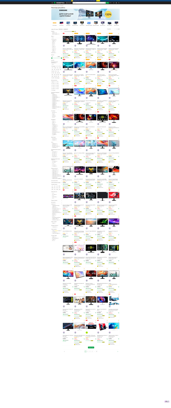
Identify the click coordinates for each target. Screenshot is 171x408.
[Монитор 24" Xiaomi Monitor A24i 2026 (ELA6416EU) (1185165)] (91, 144)
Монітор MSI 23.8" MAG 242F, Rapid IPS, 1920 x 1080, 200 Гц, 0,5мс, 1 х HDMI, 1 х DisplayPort (91, 258)
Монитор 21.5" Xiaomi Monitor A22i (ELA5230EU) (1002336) (114, 101)
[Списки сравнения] (116, 3)
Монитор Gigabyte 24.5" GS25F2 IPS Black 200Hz (68, 336)
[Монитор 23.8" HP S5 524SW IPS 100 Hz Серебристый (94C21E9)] (79, 327)
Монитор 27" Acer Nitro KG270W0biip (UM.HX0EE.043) (90, 284)
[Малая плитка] (119, 29)
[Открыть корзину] (119, 3)
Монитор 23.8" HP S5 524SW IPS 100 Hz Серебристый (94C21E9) (79, 336)
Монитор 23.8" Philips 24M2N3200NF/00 (67, 179)
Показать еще (53, 52)
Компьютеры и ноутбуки (56, 5)
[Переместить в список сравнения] (72, 35)
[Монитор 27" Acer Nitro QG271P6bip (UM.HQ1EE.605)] (79, 118)
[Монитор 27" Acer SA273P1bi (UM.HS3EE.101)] (68, 275)
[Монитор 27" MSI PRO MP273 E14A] (91, 92)
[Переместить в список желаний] (72, 33)
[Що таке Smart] (75, 31)
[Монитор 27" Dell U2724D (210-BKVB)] (91, 118)
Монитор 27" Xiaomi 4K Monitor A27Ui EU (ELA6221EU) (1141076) (113, 179)
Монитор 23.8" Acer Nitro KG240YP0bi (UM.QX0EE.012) (101, 75)
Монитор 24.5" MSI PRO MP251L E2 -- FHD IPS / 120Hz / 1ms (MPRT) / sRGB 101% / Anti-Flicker (102, 153)
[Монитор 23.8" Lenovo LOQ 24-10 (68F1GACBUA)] (91, 301)
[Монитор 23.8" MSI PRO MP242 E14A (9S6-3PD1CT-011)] (102, 275)
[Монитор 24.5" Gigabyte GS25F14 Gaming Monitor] (91, 196)
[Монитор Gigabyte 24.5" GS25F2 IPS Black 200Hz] (68, 327)
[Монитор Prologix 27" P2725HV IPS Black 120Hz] (68, 301)
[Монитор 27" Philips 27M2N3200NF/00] (114, 275)
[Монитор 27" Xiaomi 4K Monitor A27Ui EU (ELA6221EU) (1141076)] (114, 170)
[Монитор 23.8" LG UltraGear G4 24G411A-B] (114, 222)
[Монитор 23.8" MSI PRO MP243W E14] (91, 66)
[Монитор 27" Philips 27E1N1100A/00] (91, 222)
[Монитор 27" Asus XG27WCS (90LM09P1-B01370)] (114, 196)
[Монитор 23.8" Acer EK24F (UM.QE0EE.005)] (102, 222)
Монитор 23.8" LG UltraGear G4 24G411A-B (113, 231)
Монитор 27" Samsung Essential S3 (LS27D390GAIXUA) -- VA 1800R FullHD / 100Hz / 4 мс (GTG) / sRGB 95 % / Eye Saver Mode (68, 75)
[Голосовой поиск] (105, 3)
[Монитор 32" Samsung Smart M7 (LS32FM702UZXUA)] (79, 196)
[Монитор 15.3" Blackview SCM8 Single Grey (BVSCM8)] (68, 196)
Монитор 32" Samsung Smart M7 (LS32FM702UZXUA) (79, 205)
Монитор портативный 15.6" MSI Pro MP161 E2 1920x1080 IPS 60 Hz (68, 257)
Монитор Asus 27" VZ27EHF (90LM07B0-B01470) (78, 309)
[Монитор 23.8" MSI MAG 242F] (102, 118)
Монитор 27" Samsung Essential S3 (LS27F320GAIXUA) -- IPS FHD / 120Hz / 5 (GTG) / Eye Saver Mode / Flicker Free (114, 49)
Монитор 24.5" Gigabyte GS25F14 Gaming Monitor (90, 205)
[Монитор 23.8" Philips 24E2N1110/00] (114, 144)
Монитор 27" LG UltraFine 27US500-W (79, 153)
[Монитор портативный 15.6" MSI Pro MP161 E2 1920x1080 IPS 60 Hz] (68, 249)
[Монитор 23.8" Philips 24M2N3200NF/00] (68, 170)
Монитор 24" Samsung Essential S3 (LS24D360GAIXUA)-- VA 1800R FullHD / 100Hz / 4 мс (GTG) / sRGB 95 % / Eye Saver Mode (102, 49)
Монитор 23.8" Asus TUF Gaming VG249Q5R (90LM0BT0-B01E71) (90, 179)
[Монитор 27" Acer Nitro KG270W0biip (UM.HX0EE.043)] (91, 275)
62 (96, 351)
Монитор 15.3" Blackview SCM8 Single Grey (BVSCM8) (67, 205)
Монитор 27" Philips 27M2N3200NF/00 (113, 284)
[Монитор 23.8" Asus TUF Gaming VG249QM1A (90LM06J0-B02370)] (79, 222)
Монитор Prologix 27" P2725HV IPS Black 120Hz (68, 309)
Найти (107, 2)
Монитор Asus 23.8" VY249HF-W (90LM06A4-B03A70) (113, 336)
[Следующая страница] (118, 351)
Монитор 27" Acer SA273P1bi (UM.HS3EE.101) (67, 284)
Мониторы (61, 5)
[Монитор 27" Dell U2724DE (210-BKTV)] (102, 301)
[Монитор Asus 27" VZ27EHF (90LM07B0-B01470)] (79, 301)
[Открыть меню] (52, 3)
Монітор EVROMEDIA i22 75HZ (67, 231)
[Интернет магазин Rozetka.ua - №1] (59, 3)
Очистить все (61, 29)
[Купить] (72, 52)
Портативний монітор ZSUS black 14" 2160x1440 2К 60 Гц (102, 336)
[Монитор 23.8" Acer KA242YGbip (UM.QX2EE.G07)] (102, 249)
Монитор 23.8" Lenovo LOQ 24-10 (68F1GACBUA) (90, 309)
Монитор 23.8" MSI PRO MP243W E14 (90, 75)
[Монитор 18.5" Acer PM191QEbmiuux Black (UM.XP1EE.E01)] (102, 92)
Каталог (69, 2)
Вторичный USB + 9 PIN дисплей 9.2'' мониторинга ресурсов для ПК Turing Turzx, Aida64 (91, 336)
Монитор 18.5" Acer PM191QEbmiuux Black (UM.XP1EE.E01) (102, 101)
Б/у (53, 240)
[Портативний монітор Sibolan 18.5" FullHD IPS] (79, 275)
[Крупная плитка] (117, 29)
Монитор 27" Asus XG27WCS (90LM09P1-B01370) (113, 205)
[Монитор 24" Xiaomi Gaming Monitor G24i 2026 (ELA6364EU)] (102, 196)
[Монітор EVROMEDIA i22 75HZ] (68, 222)
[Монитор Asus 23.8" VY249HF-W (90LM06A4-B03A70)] (114, 327)
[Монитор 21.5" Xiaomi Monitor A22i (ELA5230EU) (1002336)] (114, 92)
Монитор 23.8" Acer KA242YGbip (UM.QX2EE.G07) (102, 257)
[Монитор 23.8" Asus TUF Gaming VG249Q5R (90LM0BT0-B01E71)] (91, 170)
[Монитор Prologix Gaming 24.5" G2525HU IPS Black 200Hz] (114, 249)
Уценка (54, 239)
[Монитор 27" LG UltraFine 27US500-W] (79, 144)
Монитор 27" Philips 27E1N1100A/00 (91, 231)
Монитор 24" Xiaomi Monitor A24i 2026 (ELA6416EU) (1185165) (90, 153)
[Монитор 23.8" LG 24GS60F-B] (79, 170)
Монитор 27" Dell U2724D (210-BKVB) (90, 127)
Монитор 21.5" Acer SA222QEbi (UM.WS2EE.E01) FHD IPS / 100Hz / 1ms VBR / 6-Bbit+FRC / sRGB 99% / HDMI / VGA (102, 180)
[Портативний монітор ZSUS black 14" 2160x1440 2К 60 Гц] (102, 327)
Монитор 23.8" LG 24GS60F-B (78, 179)
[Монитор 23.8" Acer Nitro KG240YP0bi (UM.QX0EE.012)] (102, 66)
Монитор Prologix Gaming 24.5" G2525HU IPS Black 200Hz (113, 257)
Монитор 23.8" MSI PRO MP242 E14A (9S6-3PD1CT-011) (102, 284)
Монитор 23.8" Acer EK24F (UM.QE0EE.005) (101, 231)
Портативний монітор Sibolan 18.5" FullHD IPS (79, 284)
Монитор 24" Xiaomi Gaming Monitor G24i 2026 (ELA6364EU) (102, 205)
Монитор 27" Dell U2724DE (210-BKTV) (102, 309)
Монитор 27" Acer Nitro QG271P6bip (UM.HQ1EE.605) (79, 127)
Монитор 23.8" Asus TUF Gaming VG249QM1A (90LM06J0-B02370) (79, 231)
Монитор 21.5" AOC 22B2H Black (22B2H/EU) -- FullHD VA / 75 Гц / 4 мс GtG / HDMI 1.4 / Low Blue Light (68, 153)
